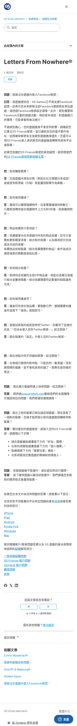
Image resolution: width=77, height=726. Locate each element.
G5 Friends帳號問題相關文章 (25, 156)
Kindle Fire (11, 526)
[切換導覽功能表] (66, 7)
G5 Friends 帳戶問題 (17, 560)
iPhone (8, 513)
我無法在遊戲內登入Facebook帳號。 (27, 683)
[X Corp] (11, 585)
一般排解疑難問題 (15, 556)
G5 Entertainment (14, 18)
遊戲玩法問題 (49, 18)
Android (9, 522)
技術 (57, 501)
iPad (7, 517)
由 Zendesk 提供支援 (25, 722)
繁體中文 (65, 711)
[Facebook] (5, 585)
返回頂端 (10, 637)
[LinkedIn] (16, 585)
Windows (10, 531)
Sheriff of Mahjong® (17, 669)
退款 (7, 574)
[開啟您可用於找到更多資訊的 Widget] (63, 719)
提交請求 (48, 625)
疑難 (18, 549)
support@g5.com (32, 394)
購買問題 (9, 569)
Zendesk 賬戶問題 (15, 565)
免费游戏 (33, 18)
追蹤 (10, 79)
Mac (6, 535)
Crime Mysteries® (16, 655)
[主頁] (7, 6)
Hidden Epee (12, 676)
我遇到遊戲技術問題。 (18, 662)
